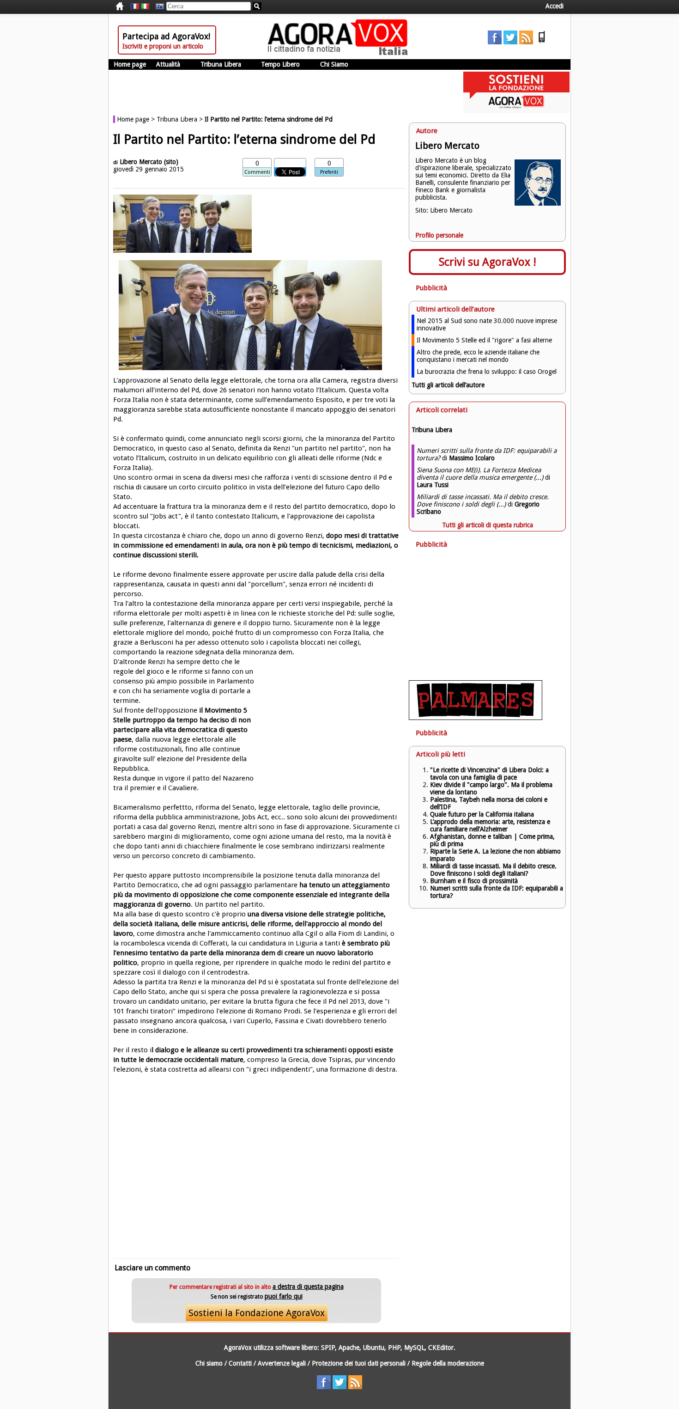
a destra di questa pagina (308, 1286)
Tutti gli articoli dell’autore (448, 385)
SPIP (328, 1347)
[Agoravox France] (135, 6)
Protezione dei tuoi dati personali (359, 1363)
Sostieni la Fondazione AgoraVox (256, 1312)
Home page (130, 64)
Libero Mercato (141, 161)
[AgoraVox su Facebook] (495, 42)
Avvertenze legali (282, 1363)
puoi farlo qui (284, 1296)
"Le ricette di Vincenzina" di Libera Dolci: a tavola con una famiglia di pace (489, 773)
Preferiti (329, 172)
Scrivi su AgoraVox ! (487, 262)
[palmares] (475, 717)
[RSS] (526, 42)
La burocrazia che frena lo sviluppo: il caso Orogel (487, 371)
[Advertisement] (256, 1160)
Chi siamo (209, 1363)
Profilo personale (439, 235)
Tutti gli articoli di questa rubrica (487, 525)
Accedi (555, 6)
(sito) (171, 161)
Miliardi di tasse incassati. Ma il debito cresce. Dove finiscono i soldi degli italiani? (493, 869)
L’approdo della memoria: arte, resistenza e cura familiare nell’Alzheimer (490, 825)
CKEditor (441, 1347)
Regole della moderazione (448, 1363)
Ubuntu (373, 1347)
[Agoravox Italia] (145, 6)
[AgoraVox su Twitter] (510, 42)
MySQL (414, 1347)
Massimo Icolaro (472, 458)
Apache (349, 1347)
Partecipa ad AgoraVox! (166, 36)
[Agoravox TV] (157, 6)
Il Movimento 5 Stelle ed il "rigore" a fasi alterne (484, 340)
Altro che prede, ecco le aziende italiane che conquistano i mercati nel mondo (478, 355)
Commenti (257, 172)
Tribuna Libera (220, 64)
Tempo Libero (280, 64)
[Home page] (340, 53)
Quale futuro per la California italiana (482, 814)
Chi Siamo (334, 64)
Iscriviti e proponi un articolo (162, 46)
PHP (394, 1347)
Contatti (240, 1363)
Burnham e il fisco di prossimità (474, 880)
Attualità (168, 64)
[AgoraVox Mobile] (542, 42)
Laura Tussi (433, 484)
